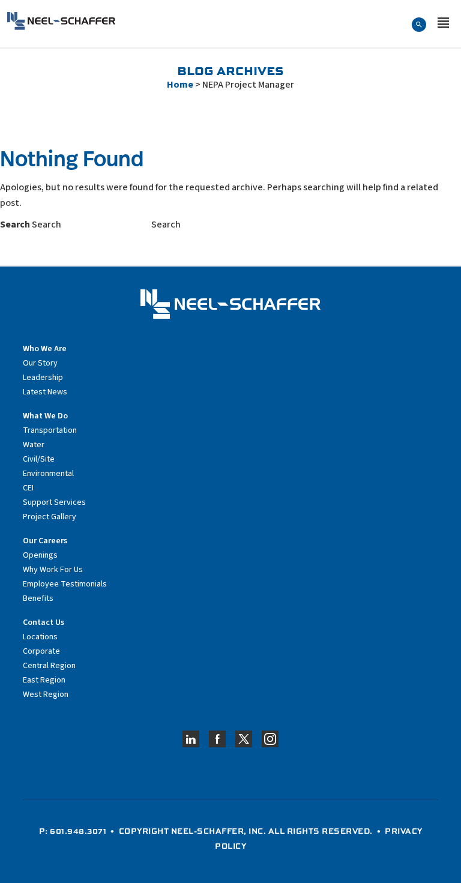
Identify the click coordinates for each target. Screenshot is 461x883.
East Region (44, 680)
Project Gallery (49, 517)
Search (15, 224)
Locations (40, 637)
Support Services (54, 502)
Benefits (38, 598)
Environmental (48, 474)
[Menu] (443, 24)
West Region (45, 695)
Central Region (49, 666)
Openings (40, 555)
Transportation (50, 430)
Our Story (40, 363)
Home (180, 84)
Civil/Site (39, 459)
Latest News (45, 392)
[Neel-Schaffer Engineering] (61, 21)
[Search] (419, 24)
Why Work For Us (53, 570)
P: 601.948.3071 (73, 830)
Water (33, 445)
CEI (28, 488)
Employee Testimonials (65, 584)
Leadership (43, 378)
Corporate (41, 651)
